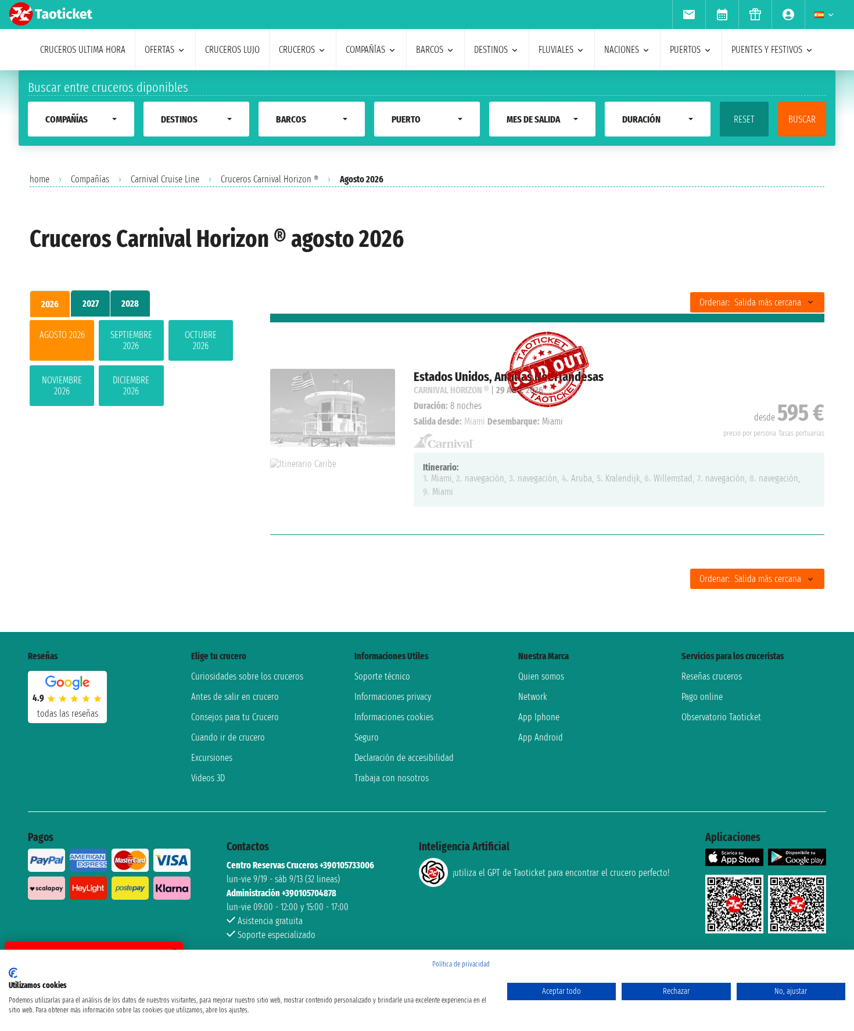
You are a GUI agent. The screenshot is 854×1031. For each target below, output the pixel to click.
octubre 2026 (201, 340)
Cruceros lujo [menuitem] (232, 49)
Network (532, 696)
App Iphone (538, 717)
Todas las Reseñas (67, 713)
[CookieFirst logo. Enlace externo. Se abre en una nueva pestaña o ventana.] (13, 973)
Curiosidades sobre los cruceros (247, 676)
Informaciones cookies (393, 717)
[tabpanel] (131, 365)
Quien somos (541, 676)
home (39, 179)
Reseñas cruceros (711, 676)
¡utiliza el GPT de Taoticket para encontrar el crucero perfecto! (561, 872)
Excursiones (211, 757)
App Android (540, 737)
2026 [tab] (50, 304)
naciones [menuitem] (621, 49)
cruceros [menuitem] (297, 49)
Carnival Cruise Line (165, 179)
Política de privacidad (461, 964)
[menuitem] (688, 14)
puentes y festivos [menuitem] (766, 49)
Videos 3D (208, 778)
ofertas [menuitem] (159, 49)
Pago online (702, 696)
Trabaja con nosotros (391, 778)
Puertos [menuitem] (685, 49)
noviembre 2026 (62, 386)
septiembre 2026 (131, 340)
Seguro (366, 737)
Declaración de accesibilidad (404, 757)
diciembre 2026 (131, 386)
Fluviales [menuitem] (556, 49)
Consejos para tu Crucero (235, 717)
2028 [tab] (130, 303)
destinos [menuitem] (491, 49)
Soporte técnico (382, 676)
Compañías (90, 179)
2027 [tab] (90, 303)
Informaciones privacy (392, 696)
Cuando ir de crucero (228, 737)
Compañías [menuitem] (365, 49)
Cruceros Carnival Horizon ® (269, 179)
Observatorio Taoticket (721, 717)
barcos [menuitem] (429, 49)
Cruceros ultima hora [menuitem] (82, 49)
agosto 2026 (62, 334)
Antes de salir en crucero (235, 696)
